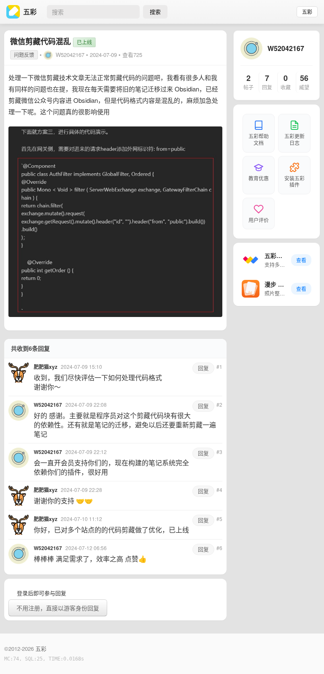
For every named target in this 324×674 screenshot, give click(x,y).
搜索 (155, 12)
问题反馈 (24, 54)
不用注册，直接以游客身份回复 (57, 608)
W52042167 (70, 55)
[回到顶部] (306, 654)
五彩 (307, 12)
